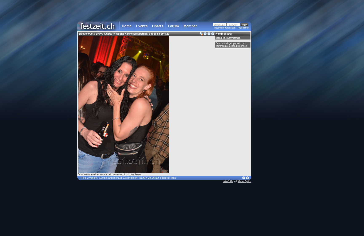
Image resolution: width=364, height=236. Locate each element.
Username (219, 25)
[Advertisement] (270, 85)
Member (190, 26)
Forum (173, 26)
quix (173, 177)
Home (126, 26)
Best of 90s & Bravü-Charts (95, 33)
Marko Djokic (244, 181)
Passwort (232, 25)
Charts (157, 26)
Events (141, 26)
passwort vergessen (225, 27)
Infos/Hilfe (228, 181)
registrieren (243, 27)
